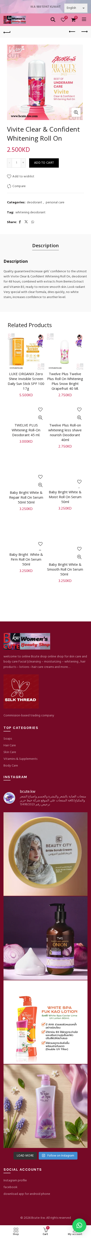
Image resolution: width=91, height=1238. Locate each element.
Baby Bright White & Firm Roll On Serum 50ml (26, 559)
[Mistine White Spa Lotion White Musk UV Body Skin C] (46, 1106)
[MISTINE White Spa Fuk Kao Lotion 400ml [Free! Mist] (46, 1022)
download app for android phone (27, 1194)
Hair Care (10, 745)
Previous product (72, 31)
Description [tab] (45, 245)
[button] (79, 1225)
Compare (19, 186)
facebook (11, 1187)
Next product (84, 31)
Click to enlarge (76, 112)
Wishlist (66, 17)
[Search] (53, 19)
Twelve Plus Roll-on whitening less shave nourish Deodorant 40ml (65, 432)
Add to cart (44, 163)
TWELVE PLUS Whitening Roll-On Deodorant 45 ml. (26, 430)
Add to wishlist (23, 176)
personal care (55, 202)
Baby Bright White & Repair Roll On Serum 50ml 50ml (26, 497)
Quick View (40, 345)
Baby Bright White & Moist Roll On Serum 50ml (65, 497)
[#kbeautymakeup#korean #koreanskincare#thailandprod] (46, 938)
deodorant (34, 202)
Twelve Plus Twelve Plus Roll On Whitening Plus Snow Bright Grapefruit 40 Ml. (65, 381)
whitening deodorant (30, 212)
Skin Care (10, 752)
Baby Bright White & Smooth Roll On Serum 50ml (65, 569)
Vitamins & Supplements (20, 759)
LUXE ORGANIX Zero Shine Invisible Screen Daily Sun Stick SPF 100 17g (26, 381)
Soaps (8, 738)
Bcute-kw (38, 1218)
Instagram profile (15, 1180)
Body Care (11, 765)
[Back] (7, 31)
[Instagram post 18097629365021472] (46, 854)
